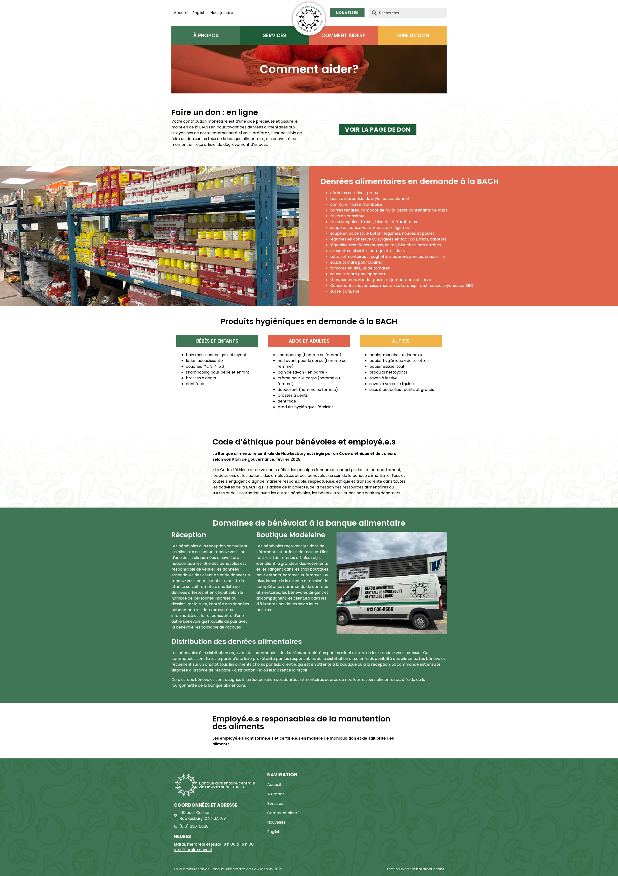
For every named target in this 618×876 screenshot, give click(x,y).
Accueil (181, 12)
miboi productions (428, 869)
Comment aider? (343, 35)
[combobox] (408, 13)
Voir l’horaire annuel (193, 850)
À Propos (206, 35)
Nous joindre (221, 12)
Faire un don (412, 35)
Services (274, 35)
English (198, 12)
